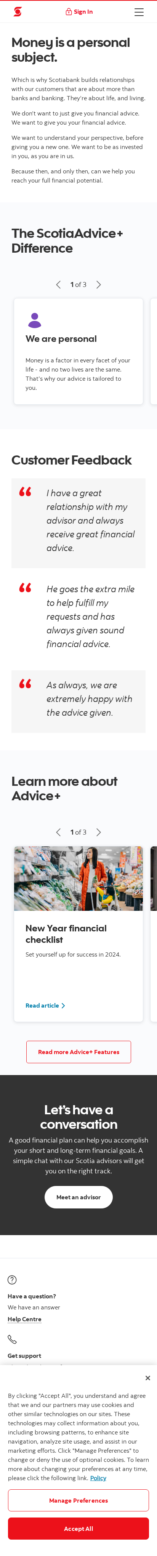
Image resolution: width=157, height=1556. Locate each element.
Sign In (83, 11)
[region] (78, 1460)
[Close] (147, 1378)
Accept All (78, 1528)
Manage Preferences (78, 1500)
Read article (46, 1005)
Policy (98, 1478)
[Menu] (139, 11)
